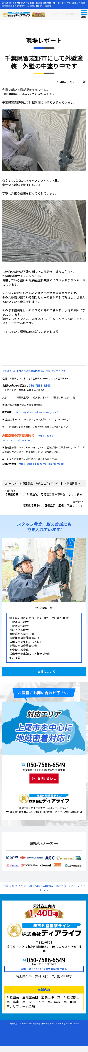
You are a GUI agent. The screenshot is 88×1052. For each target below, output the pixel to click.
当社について (46, 671)
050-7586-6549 (40, 385)
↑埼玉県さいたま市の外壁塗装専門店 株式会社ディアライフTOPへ (44, 888)
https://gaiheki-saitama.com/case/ (37, 412)
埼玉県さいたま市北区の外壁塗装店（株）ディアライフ (33, 1023)
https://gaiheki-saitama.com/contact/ (41, 463)
